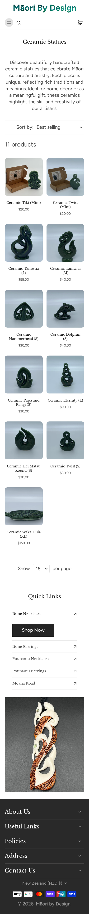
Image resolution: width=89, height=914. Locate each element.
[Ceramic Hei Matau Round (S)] (24, 440)
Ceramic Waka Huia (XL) (24, 534)
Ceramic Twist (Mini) (65, 205)
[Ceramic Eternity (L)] (65, 374)
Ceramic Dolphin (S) (65, 336)
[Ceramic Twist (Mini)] (65, 177)
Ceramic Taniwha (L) (23, 270)
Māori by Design (53, 904)
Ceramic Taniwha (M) (65, 270)
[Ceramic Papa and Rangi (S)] (24, 374)
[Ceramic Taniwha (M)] (65, 243)
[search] (18, 22)
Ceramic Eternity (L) (65, 400)
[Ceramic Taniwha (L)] (24, 243)
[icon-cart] (79, 22)
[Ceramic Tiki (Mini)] (24, 177)
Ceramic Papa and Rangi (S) (23, 402)
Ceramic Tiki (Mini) (23, 203)
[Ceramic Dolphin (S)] (65, 309)
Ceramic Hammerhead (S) (23, 336)
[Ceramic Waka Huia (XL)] (24, 506)
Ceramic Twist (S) (65, 466)
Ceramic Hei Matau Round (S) (23, 468)
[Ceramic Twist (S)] (65, 440)
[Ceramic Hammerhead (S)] (24, 309)
